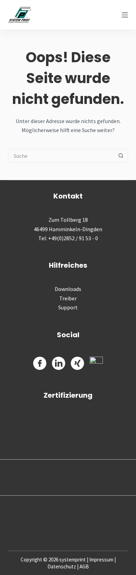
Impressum (101, 559)
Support (68, 307)
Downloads (68, 288)
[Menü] (125, 15)
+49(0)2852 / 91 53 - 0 (73, 238)
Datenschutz (61, 566)
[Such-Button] (121, 156)
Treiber (68, 298)
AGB (84, 566)
